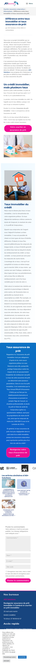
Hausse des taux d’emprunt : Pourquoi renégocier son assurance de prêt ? (8, 512)
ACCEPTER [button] (22, 657)
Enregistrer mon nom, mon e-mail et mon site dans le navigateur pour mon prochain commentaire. (17, 574)
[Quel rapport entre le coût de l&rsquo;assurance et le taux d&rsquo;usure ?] (23, 488)
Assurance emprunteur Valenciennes (19, 629)
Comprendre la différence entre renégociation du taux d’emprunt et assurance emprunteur (8, 493)
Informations (8, 11)
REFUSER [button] (6, 661)
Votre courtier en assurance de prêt (18, 128)
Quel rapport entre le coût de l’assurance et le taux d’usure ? (23, 493)
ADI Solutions (12, 28)
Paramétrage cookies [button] (10, 657)
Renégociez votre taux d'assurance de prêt (18, 452)
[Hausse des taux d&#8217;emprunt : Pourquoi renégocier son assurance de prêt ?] (8, 507)
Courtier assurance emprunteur (14, 9)
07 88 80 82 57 (16, 619)
